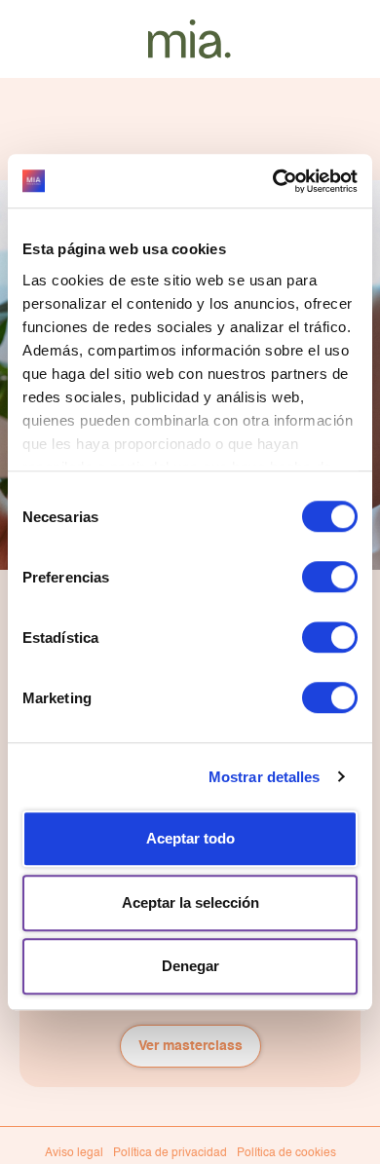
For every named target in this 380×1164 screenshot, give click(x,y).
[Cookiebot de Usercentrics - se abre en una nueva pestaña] (273, 181)
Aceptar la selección (190, 902)
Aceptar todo (190, 838)
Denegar (190, 965)
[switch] (330, 576)
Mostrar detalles (265, 777)
